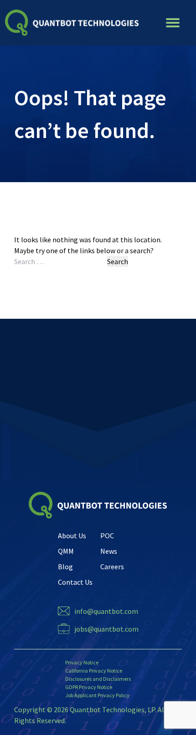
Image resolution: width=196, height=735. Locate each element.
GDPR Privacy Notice (88, 687)
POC (107, 535)
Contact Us (75, 582)
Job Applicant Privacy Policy (97, 695)
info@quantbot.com (106, 611)
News (108, 551)
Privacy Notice (81, 662)
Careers (112, 566)
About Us (72, 535)
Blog (65, 566)
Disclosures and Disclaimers (98, 678)
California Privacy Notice (93, 670)
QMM (66, 551)
